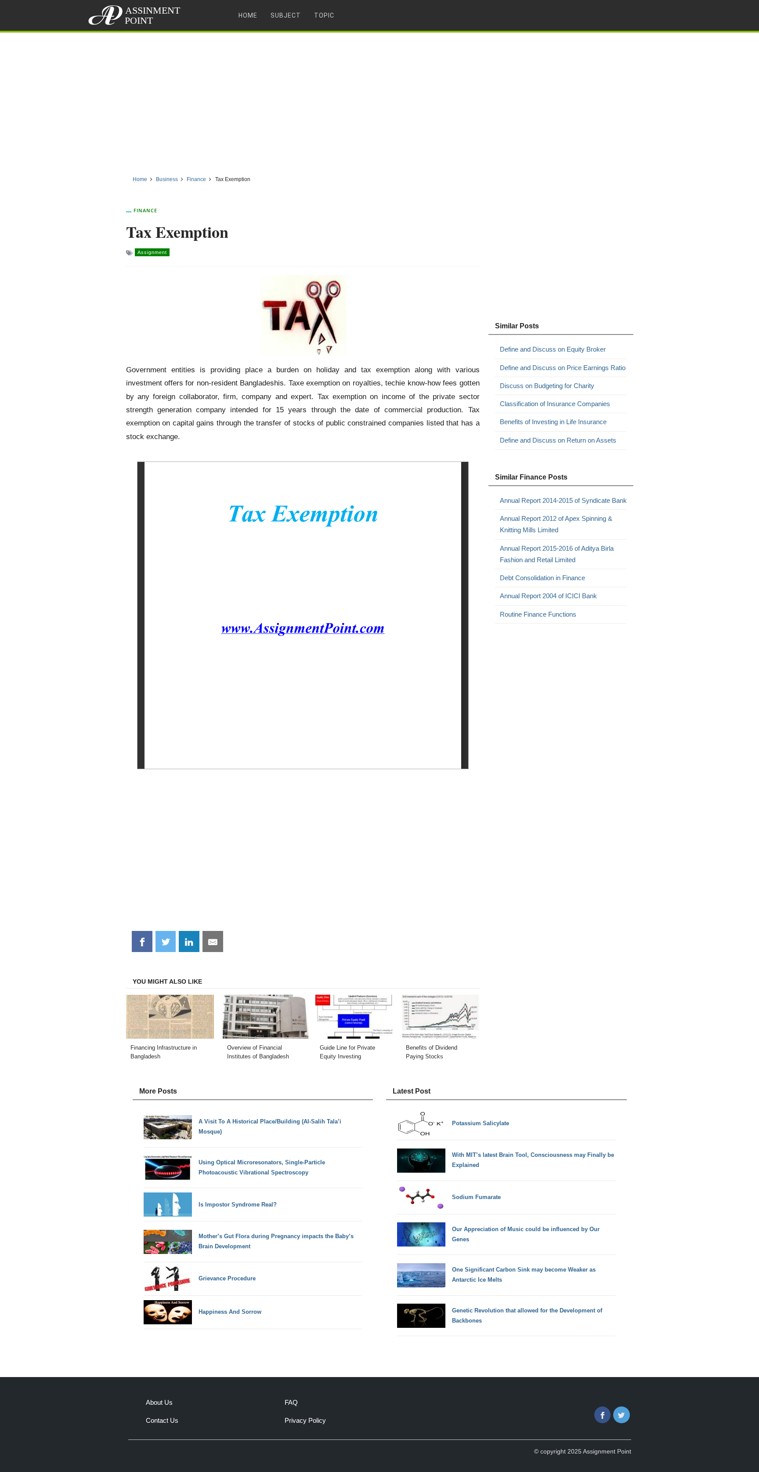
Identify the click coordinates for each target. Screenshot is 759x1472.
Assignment (152, 252)
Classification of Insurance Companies (555, 403)
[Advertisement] (379, 101)
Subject (286, 15)
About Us (159, 1402)
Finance (145, 210)
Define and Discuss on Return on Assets (558, 440)
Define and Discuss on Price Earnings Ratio (562, 367)
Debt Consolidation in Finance (542, 578)
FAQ (291, 1402)
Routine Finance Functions (538, 614)
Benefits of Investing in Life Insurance (553, 421)
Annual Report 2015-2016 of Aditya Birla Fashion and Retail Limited (557, 554)
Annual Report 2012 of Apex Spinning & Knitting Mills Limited (556, 524)
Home (248, 15)
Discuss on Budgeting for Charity (547, 385)
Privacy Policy (305, 1420)
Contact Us (162, 1420)
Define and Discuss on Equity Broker (553, 349)
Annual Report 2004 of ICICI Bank (548, 596)
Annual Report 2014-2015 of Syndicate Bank (563, 500)
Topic (324, 15)
